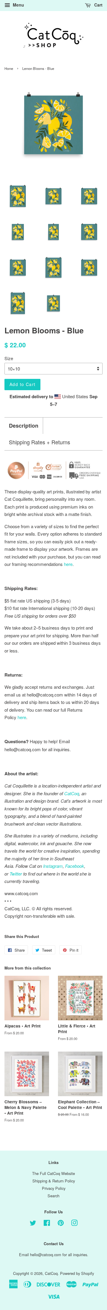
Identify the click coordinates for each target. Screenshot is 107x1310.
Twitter (16, 873)
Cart (98, 5)
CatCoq (51, 1273)
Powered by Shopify (77, 1273)
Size (8, 358)
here (22, 717)
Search (53, 1195)
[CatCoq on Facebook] (46, 1224)
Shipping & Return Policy (53, 1181)
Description (23, 425)
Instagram (53, 866)
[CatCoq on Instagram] (74, 1224)
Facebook (74, 866)
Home (8, 68)
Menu (18, 5)
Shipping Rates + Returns (39, 442)
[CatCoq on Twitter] (33, 1224)
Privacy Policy (53, 1188)
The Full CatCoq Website (53, 1173)
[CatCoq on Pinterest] (60, 1224)
